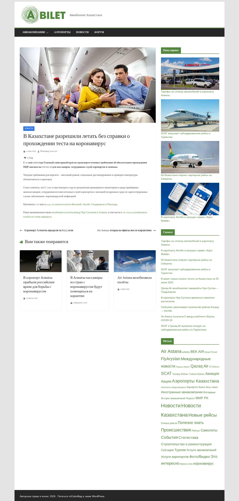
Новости (82, 32)
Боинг (202, 387)
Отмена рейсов (169, 423)
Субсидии (167, 450)
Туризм (180, 450)
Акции (166, 381)
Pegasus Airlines (183, 367)
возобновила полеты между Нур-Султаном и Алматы (79, 212)
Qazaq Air (199, 366)
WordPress (98, 496)
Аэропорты (62, 32)
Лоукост (190, 398)
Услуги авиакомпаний (201, 450)
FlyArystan (170, 358)
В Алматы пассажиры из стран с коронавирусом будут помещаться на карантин (86, 287)
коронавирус (203, 463)
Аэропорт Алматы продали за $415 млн (48, 230)
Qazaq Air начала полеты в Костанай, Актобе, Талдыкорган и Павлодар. (81, 204)
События (169, 437)
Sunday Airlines (180, 374)
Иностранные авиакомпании (182, 392)
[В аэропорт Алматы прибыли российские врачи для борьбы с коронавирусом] (41, 252)
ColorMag (76, 496)
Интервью (209, 392)
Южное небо (186, 464)
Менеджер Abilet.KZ (48, 151)
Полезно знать (191, 423)
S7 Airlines (214, 367)
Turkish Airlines (197, 374)
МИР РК (202, 398)
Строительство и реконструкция (186, 444)
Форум (99, 32)
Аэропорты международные (173, 387)
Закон (215, 387)
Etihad (207, 352)
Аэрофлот (192, 387)
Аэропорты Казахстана (195, 381)
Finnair (214, 352)
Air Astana (171, 351)
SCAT (166, 373)
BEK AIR (197, 352)
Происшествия (176, 430)
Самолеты (209, 430)
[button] (46, 32)
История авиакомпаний (173, 398)
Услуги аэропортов (175, 457)
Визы (208, 387)
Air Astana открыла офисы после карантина (124, 230)
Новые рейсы (202, 415)
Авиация (212, 374)
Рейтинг (196, 430)
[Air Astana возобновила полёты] (135, 252)
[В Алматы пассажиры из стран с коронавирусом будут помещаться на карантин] (88, 252)
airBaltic (186, 352)
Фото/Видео (199, 457)
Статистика (188, 437)
